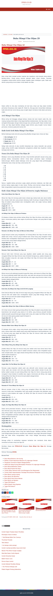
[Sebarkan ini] (3, 493)
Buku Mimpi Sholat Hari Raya (12, 468)
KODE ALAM (15, 517)
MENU (49, 9)
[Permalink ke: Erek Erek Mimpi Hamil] (43, 504)
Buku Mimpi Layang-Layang (12, 474)
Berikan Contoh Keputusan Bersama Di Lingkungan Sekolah (21, 460)
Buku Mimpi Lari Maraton (11, 480)
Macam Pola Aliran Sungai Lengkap (11, 550)
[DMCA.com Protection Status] (6, 526)
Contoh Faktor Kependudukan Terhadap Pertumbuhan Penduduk (22, 472)
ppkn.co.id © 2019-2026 (26, 593)
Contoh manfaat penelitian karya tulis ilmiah (14, 548)
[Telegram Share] (10, 493)
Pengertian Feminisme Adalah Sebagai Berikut (17, 462)
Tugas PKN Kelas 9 (9, 482)
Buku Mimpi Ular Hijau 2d (13, 45)
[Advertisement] (26, 22)
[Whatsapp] (12, 493)
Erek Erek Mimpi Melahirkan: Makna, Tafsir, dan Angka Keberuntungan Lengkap (25, 512)
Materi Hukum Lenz (7, 558)
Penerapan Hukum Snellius (9, 534)
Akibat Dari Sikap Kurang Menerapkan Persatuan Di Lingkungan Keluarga (24, 464)
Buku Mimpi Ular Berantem (11, 476)
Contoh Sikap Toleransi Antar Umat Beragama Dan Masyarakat (21, 470)
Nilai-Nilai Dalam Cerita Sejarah (10, 553)
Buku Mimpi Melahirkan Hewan (13, 466)
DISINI (14, 452)
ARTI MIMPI (9, 517)
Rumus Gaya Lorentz (7, 561)
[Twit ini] (5, 493)
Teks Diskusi (5, 542)
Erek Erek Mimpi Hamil (41, 510)
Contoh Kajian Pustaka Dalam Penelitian (13, 532)
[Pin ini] (7, 493)
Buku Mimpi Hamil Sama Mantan (13, 478)
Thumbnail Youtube (7, 540)
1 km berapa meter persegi (9, 545)
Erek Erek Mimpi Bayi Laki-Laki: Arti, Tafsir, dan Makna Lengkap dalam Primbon (9, 512)
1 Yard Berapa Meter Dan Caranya (11, 537)
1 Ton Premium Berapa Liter (9, 566)
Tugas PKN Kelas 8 (9, 486)
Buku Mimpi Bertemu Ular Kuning (13, 458)
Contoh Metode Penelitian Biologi (11, 564)
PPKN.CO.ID (26, 2)
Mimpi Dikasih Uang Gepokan (12, 484)
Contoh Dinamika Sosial (8, 556)
